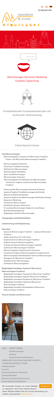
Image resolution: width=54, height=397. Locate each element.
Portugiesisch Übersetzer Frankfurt (18, 258)
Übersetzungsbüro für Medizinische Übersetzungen (25, 180)
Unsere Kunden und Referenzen (16, 294)
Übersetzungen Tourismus (14, 177)
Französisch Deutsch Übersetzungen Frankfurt (23, 245)
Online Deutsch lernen (27, 145)
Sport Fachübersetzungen (14, 174)
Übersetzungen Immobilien (15, 172)
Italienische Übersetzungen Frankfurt (19, 247)
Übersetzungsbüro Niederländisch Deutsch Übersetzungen (28, 255)
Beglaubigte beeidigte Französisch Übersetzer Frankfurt (27, 274)
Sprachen (6, 229)
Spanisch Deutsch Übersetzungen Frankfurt (22, 240)
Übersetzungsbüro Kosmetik (15, 164)
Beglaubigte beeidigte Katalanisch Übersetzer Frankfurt (27, 279)
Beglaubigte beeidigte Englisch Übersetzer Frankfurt (25, 277)
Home (4, 348)
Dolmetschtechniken (9, 375)
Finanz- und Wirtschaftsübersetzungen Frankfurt (26, 159)
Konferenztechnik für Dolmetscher (15, 372)
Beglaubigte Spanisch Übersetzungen (19, 213)
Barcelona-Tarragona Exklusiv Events (15, 378)
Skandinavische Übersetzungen (16, 261)
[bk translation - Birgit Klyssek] (17, 17)
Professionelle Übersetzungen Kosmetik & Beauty (24, 189)
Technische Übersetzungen (15, 203)
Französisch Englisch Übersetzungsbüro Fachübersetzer (26, 253)
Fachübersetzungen (11, 154)
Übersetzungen (16, 348)
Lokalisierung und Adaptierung (16, 223)
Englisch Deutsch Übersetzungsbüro (18, 242)
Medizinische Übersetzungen (15, 169)
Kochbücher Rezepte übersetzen (17, 205)
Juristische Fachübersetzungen (16, 166)
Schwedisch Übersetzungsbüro (16, 263)
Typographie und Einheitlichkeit (16, 218)
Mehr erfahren (27, 394)
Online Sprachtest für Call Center (17, 237)
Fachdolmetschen (8, 366)
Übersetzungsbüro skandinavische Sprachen (22, 250)
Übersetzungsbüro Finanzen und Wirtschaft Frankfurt (26, 157)
